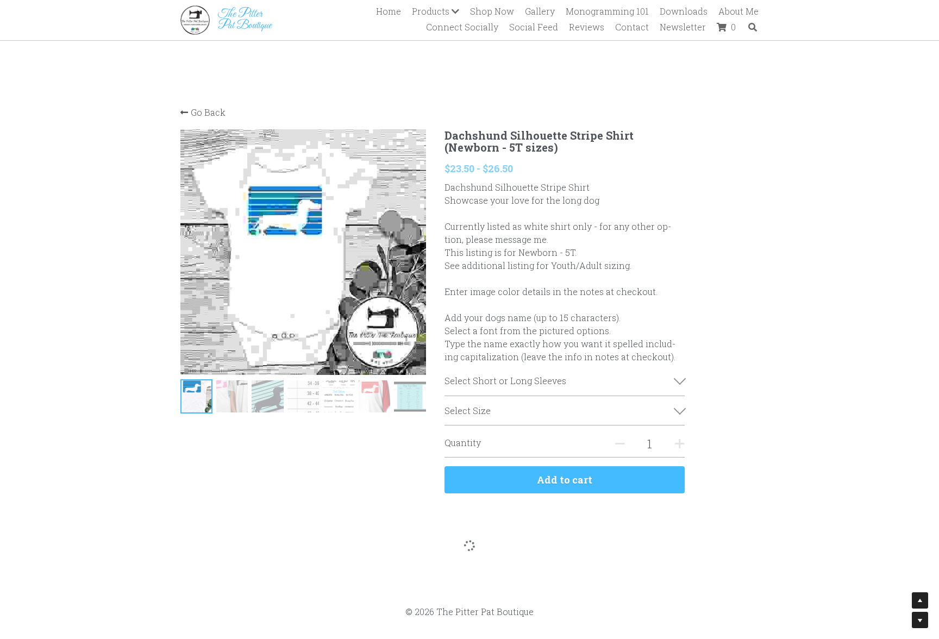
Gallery (540, 11)
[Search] (753, 27)
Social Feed (533, 27)
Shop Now (492, 11)
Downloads (684, 11)
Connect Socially (462, 27)
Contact (632, 27)
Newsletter (683, 27)
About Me (738, 11)
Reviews (586, 27)
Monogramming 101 (607, 11)
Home (388, 11)
